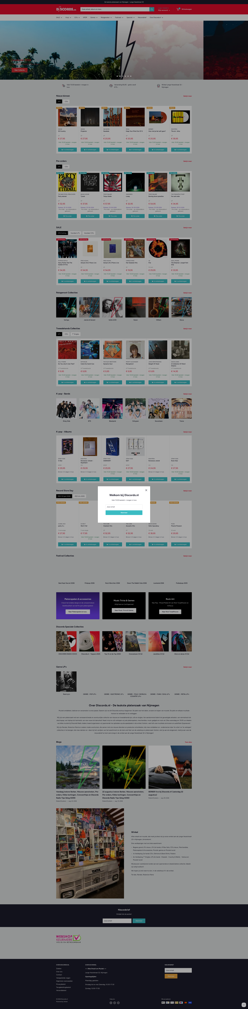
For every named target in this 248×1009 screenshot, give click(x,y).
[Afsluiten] (146, 490)
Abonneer (124, 513)
